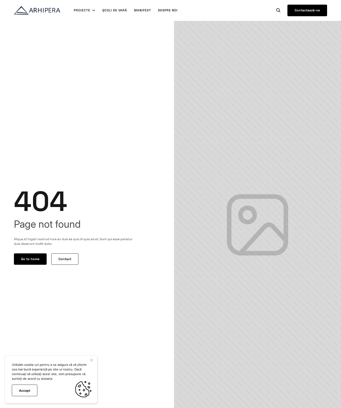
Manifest (142, 10)
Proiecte (82, 10)
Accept (24, 390)
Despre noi (168, 10)
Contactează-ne (307, 10)
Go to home (30, 259)
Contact (64, 259)
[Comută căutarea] (278, 10)
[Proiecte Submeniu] (93, 10)
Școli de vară (114, 10)
